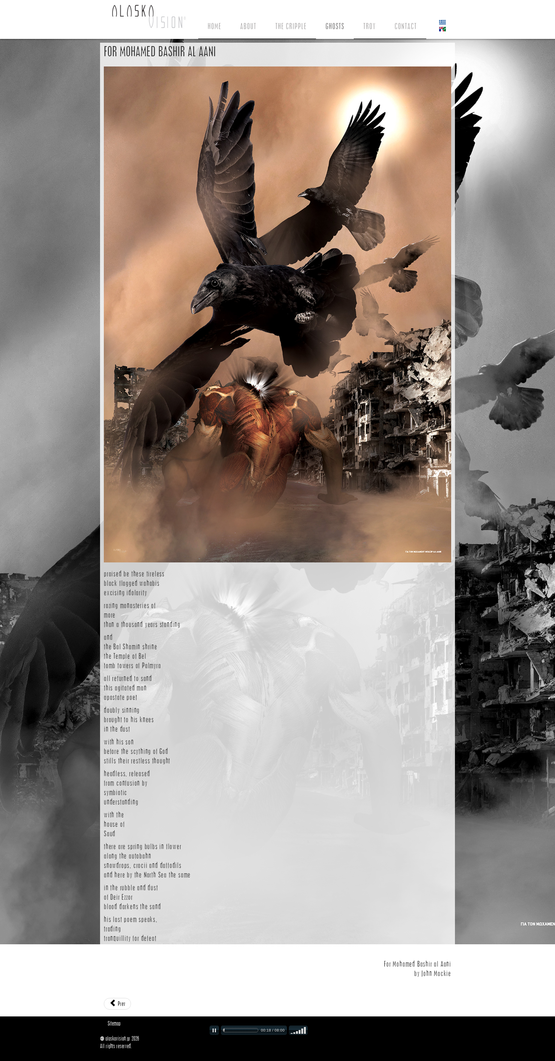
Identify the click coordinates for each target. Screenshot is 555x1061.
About (248, 26)
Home (214, 26)
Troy (369, 26)
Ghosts (334, 26)
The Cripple (291, 26)
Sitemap (114, 1023)
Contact (406, 26)
